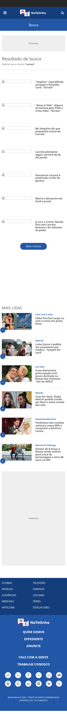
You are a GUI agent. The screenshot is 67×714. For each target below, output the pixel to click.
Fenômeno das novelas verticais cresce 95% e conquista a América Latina (49, 427)
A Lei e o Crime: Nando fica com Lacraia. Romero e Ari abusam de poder (49, 226)
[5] (17, 425)
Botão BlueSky (49, 686)
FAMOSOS (38, 589)
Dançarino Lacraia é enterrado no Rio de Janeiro (47, 177)
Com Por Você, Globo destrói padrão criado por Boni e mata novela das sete (49, 401)
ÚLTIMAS (7, 583)
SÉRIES (37, 601)
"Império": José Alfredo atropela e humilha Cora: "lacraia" (49, 84)
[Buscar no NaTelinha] (62, 13)
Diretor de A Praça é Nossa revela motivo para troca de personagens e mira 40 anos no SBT (49, 454)
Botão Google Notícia (18, 686)
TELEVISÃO (39, 583)
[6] (17, 451)
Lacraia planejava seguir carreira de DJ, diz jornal (48, 154)
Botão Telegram (8, 686)
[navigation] (4, 12)
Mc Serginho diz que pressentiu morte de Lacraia (47, 131)
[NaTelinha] (32, 13)
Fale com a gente (33, 657)
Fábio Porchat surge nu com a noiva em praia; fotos (49, 320)
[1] (17, 321)
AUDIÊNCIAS (9, 595)
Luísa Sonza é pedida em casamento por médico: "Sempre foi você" (48, 348)
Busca (33, 24)
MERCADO (8, 601)
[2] (17, 347)
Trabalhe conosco (33, 664)
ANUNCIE (33, 646)
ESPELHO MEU (41, 607)
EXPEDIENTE (33, 639)
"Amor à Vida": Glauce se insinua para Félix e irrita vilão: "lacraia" (49, 108)
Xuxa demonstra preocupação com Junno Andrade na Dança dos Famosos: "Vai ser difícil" (48, 376)
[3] (17, 373)
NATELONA (8, 607)
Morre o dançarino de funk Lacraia (48, 200)
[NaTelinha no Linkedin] (28, 684)
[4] (17, 399)
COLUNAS (38, 595)
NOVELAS (7, 589)
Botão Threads (59, 686)
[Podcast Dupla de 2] (39, 684)
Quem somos (33, 632)
